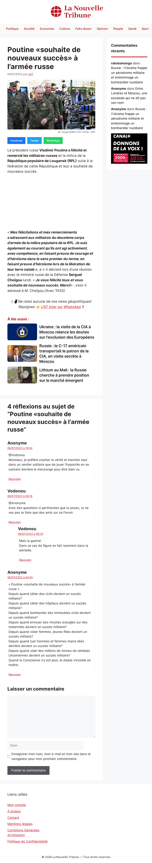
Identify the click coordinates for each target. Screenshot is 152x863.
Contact (13, 817)
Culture (64, 29)
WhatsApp (53, 140)
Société (29, 29)
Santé (132, 29)
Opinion (102, 29)
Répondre (15, 479)
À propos (14, 811)
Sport (146, 29)
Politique (12, 29)
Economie (47, 29)
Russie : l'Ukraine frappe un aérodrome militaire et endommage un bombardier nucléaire (129, 118)
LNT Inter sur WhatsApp (61, 307)
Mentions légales (20, 824)
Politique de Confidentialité (27, 841)
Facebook (16, 140)
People (118, 29)
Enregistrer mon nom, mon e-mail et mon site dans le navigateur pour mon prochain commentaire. (51, 756)
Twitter (34, 140)
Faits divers (83, 29)
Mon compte (16, 805)
